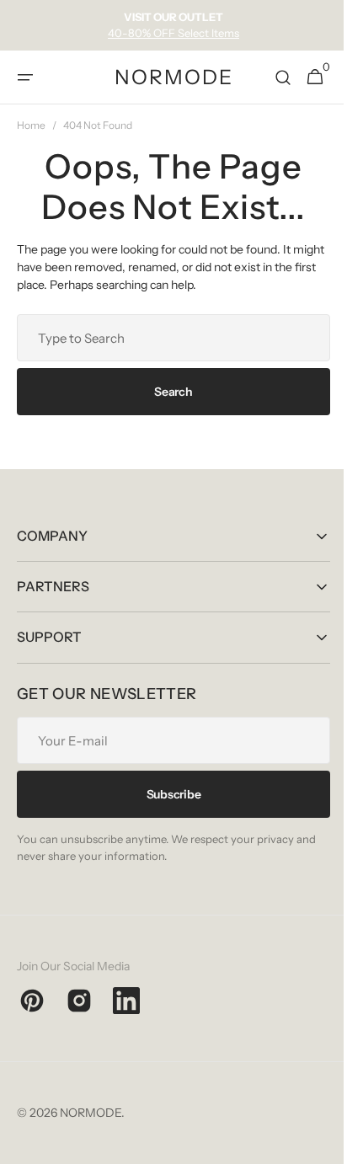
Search (167, 391)
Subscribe (167, 794)
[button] (25, 77)
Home (31, 125)
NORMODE (90, 1112)
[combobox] (167, 337)
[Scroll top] (314, 1143)
